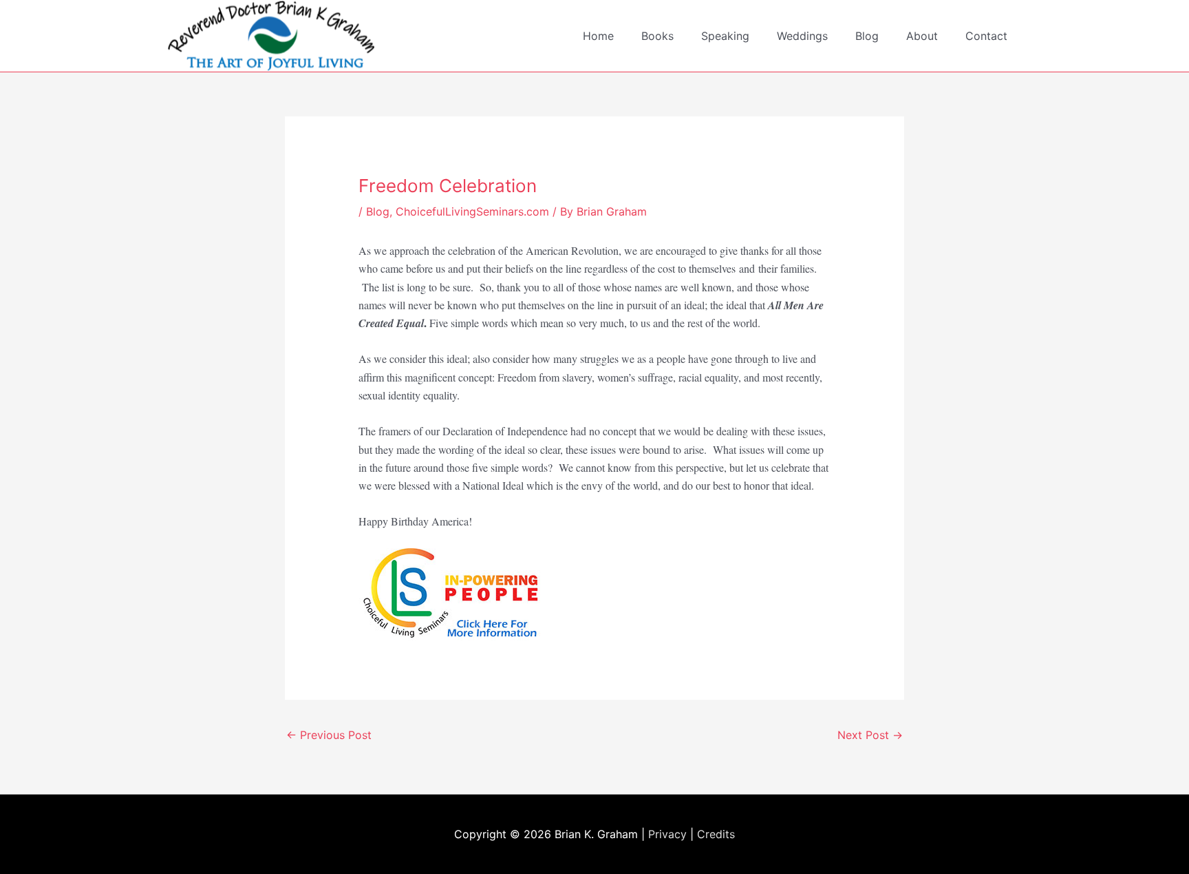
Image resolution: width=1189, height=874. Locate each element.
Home (598, 36)
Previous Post (329, 735)
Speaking (725, 36)
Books (657, 36)
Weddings (802, 36)
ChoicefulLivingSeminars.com (472, 211)
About (922, 36)
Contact (986, 36)
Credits (716, 834)
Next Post (870, 735)
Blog (867, 36)
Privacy (667, 834)
